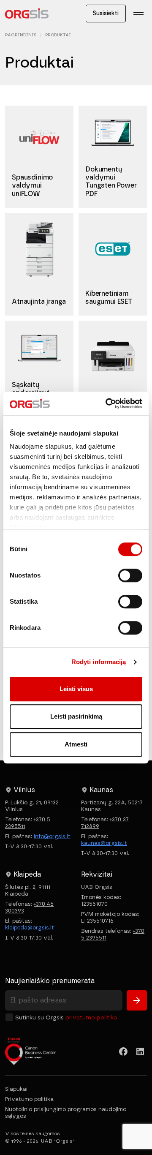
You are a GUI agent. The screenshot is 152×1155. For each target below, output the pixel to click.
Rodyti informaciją (98, 661)
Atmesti (76, 744)
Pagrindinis (20, 35)
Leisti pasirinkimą (76, 716)
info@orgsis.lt (52, 836)
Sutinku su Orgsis (66, 1017)
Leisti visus (76, 688)
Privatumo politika (91, 1017)
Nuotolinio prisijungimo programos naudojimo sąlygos (65, 1112)
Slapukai (16, 1089)
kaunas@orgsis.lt (104, 843)
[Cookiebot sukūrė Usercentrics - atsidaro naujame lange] (107, 403)
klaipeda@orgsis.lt (29, 927)
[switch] (130, 575)
